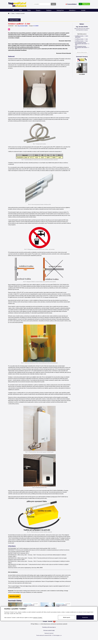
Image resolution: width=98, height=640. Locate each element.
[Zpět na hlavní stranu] (17, 4)
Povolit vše (85, 617)
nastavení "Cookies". (37, 617)
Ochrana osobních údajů (49, 630)
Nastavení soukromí (49, 633)
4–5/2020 (35, 25)
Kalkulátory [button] (72, 10)
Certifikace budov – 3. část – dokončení (82, 36)
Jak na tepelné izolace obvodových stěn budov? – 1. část (82, 47)
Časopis (45, 621)
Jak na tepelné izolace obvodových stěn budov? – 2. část (82, 43)
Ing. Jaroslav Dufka (23, 25)
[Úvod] (13, 10)
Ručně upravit (66, 617)
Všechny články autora (82, 52)
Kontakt (50, 621)
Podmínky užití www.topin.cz (49, 627)
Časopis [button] (38, 10)
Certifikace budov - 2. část (81, 39)
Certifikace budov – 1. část (81, 41)
